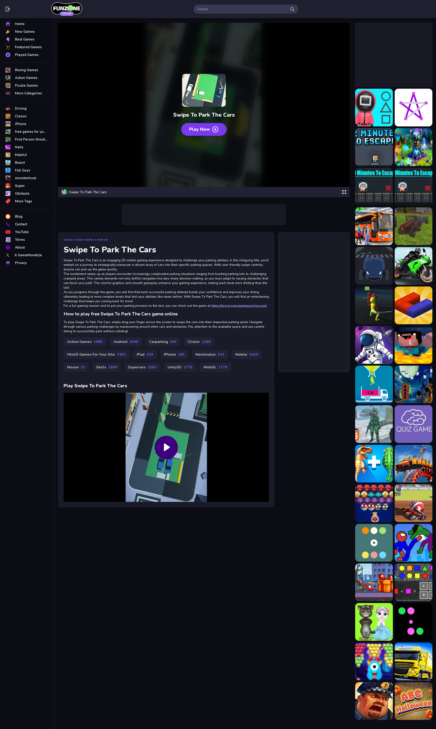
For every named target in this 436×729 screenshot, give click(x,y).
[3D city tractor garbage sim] (413, 226)
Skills (106, 367)
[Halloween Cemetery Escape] (413, 384)
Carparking (163, 341)
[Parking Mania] (374, 701)
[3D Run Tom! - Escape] (374, 305)
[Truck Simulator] (413, 661)
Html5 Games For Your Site (96, 354)
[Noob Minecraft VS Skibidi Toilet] (413, 345)
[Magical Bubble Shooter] (374, 661)
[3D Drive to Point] (374, 266)
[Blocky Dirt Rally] (413, 503)
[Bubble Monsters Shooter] (374, 503)
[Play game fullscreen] (344, 192)
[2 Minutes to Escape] (374, 147)
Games (68, 239)
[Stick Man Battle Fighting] (413, 543)
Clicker (199, 341)
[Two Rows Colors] (374, 543)
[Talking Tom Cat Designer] (374, 622)
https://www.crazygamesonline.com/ (239, 306)
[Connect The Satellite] (374, 345)
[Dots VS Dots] (413, 622)
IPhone (174, 354)
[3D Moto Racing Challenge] (413, 266)
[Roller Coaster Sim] (413, 464)
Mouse (76, 367)
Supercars (142, 367)
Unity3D (180, 367)
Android (102, 239)
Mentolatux (210, 354)
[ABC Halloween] (413, 701)
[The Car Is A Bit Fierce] (374, 582)
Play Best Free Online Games (66, 9)
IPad (145, 354)
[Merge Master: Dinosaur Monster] (374, 464)
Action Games (85, 239)
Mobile (246, 354)
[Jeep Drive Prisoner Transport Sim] (374, 424)
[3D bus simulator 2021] (374, 226)
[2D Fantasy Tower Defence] (413, 147)
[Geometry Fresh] (413, 582)
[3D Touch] (413, 305)
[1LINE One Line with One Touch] (413, 107)
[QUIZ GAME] (413, 424)
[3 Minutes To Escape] (413, 187)
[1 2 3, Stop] (374, 107)
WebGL (215, 367)
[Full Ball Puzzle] (374, 384)
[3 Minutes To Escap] (374, 187)
